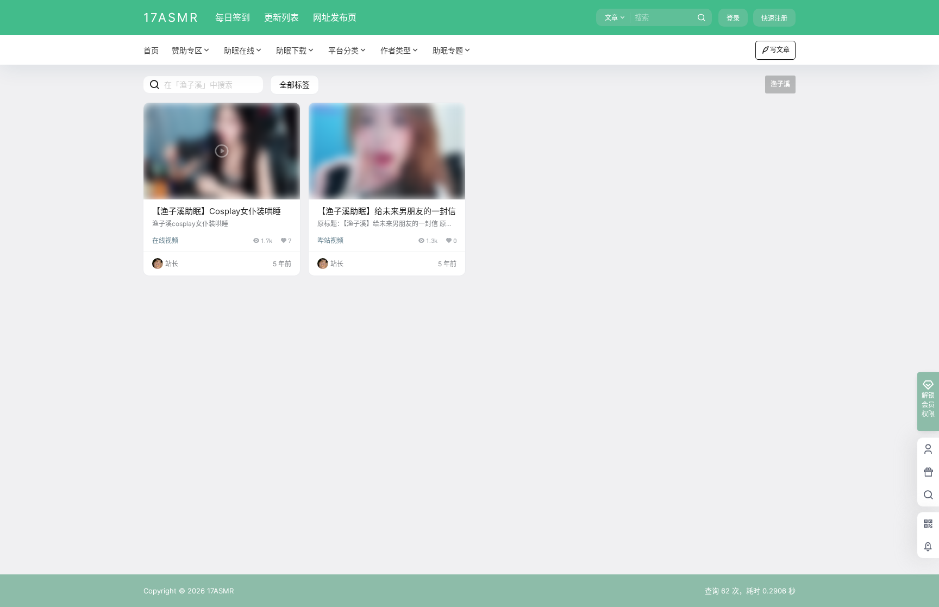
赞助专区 (187, 50)
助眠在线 (239, 50)
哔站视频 (330, 240)
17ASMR (219, 590)
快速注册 (774, 18)
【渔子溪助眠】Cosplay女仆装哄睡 (216, 211)
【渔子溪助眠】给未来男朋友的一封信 (386, 211)
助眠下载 (291, 50)
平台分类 (343, 50)
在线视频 (165, 240)
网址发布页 (334, 17)
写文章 (780, 50)
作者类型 (395, 50)
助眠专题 (448, 50)
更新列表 (281, 17)
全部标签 (294, 84)
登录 (733, 18)
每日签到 (232, 17)
